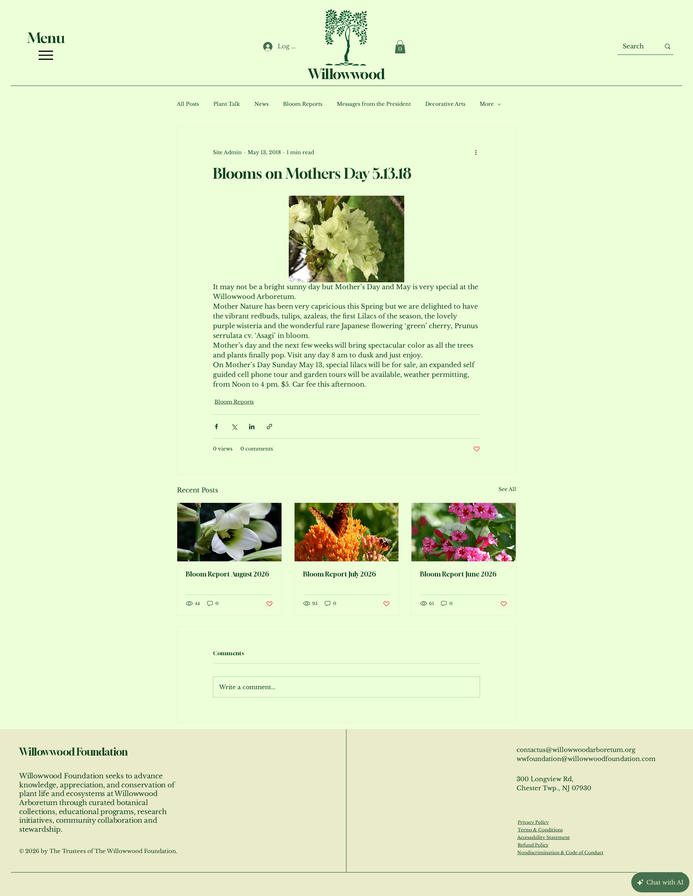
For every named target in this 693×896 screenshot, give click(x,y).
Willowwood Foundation (73, 752)
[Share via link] (269, 426)
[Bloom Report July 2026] (347, 532)
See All (507, 489)
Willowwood (346, 73)
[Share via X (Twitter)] (234, 426)
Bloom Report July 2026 (339, 574)
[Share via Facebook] (216, 426)
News (261, 104)
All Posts (188, 104)
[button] (400, 46)
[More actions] (475, 152)
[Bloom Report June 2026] (463, 532)
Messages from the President (374, 104)
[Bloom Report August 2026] (229, 532)
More (487, 104)
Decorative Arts (445, 104)
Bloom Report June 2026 (458, 574)
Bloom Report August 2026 (227, 574)
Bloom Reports (302, 104)
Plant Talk (226, 104)
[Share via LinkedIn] (251, 426)
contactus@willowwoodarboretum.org (576, 750)
